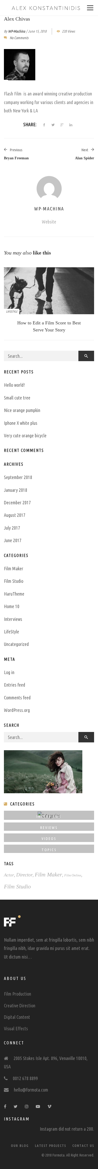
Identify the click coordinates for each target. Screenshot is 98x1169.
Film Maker (13, 568)
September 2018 (18, 477)
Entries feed (14, 684)
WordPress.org (17, 710)
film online (72, 875)
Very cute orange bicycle (25, 435)
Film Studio (13, 581)
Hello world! (14, 384)
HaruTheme (14, 593)
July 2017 (12, 527)
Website (49, 221)
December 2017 (17, 502)
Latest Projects (50, 1145)
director (24, 874)
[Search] (86, 356)
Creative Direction (19, 1005)
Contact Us (83, 1145)
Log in (9, 672)
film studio (17, 886)
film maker (48, 874)
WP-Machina (16, 31)
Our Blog (20, 1145)
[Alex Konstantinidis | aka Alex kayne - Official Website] (46, 7)
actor (9, 875)
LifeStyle (11, 311)
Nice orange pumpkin (22, 410)
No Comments (19, 38)
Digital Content (17, 1017)
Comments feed (17, 697)
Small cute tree (17, 397)
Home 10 (11, 606)
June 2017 (12, 540)
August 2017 (14, 515)
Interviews (13, 619)
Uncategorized (16, 644)
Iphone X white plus (20, 423)
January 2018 (15, 490)
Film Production (17, 993)
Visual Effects (16, 1028)
